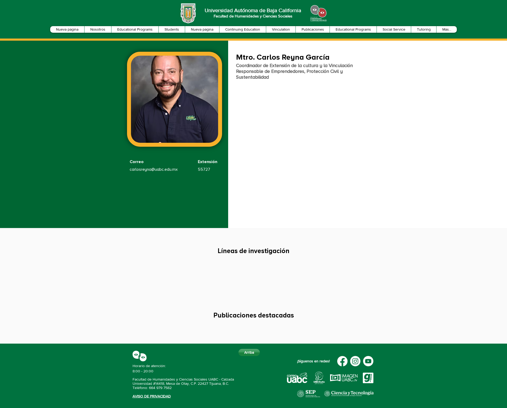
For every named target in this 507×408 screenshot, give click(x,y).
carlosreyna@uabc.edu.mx (154, 169)
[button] (97, 29)
